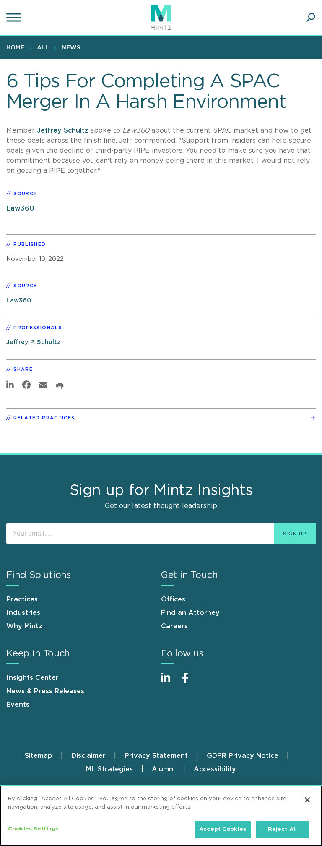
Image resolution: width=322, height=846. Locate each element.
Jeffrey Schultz (64, 130)
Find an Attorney (190, 612)
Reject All (282, 829)
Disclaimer (88, 755)
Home (15, 48)
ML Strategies (109, 769)
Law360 (20, 208)
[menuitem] (17, 47)
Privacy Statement (156, 755)
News (71, 48)
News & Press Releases (45, 691)
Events (17, 704)
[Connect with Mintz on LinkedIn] (169, 682)
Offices (173, 599)
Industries (23, 612)
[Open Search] (311, 17)
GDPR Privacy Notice (242, 755)
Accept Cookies (222, 829)
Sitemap (38, 755)
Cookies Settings (33, 829)
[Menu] (14, 17)
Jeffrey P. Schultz (33, 342)
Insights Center (32, 677)
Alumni (163, 769)
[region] (161, 815)
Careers (174, 626)
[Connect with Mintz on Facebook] (190, 682)
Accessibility (215, 769)
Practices (22, 599)
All (43, 48)
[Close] (307, 800)
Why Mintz (24, 626)
